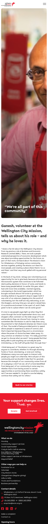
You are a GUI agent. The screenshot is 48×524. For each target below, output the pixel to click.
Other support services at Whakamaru (16, 456)
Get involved (31, 411)
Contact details (8, 489)
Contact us (5, 517)
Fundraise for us (7, 467)
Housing (4, 441)
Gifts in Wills (6, 478)
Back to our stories (24, 385)
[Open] (44, 4)
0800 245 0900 (25, 500)
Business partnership (9, 483)
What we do (6, 438)
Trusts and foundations (10, 481)
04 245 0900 (9, 500)
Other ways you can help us (13, 464)
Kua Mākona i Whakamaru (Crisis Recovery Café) (11, 453)
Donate (14, 411)
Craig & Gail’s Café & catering (13, 449)
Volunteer (5, 470)
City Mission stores (9, 473)
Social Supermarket (9, 447)
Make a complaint (8, 514)
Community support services (12, 444)
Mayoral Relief (7, 459)
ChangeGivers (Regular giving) (13, 475)
